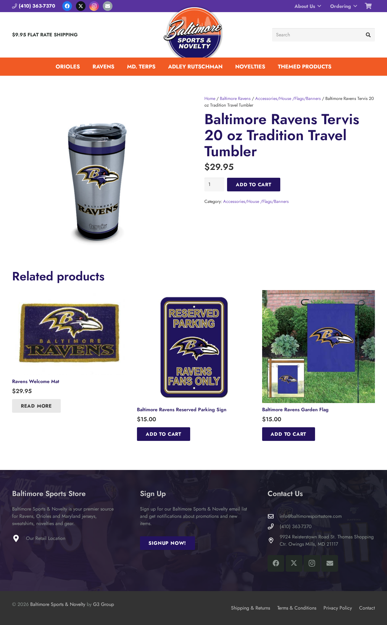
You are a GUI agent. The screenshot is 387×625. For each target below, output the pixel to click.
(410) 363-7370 (296, 526)
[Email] (107, 6)
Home (209, 98)
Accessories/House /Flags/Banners (288, 98)
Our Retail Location (45, 538)
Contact (367, 607)
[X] (81, 6)
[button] (319, 6)
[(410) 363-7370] (274, 526)
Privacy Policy (338, 607)
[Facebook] (67, 6)
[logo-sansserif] (193, 35)
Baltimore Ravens (235, 98)
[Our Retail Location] (19, 538)
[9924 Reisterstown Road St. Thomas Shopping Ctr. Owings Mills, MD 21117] (274, 540)
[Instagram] (94, 6)
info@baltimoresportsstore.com (311, 516)
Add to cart (254, 184)
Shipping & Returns (250, 607)
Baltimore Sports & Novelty (57, 604)
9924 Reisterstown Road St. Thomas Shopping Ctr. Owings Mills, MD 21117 (327, 540)
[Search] (368, 35)
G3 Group (103, 604)
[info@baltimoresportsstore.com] (274, 516)
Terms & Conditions (296, 607)
